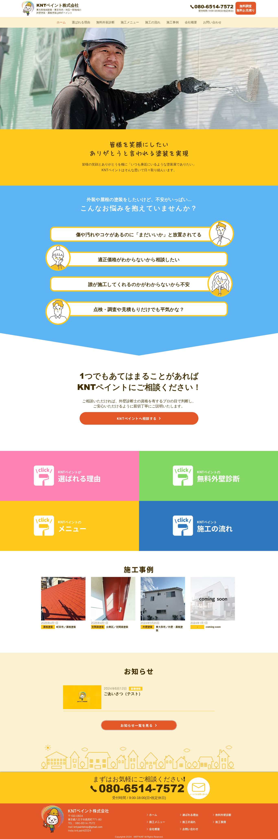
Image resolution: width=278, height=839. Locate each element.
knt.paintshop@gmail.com (88, 827)
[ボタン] (248, 8)
